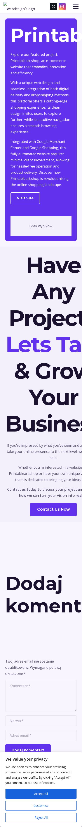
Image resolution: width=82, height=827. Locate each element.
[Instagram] (62, 6)
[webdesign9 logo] (19, 6)
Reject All (41, 817)
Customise (41, 805)
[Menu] (75, 6)
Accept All (41, 794)
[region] (41, 789)
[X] (53, 6)
